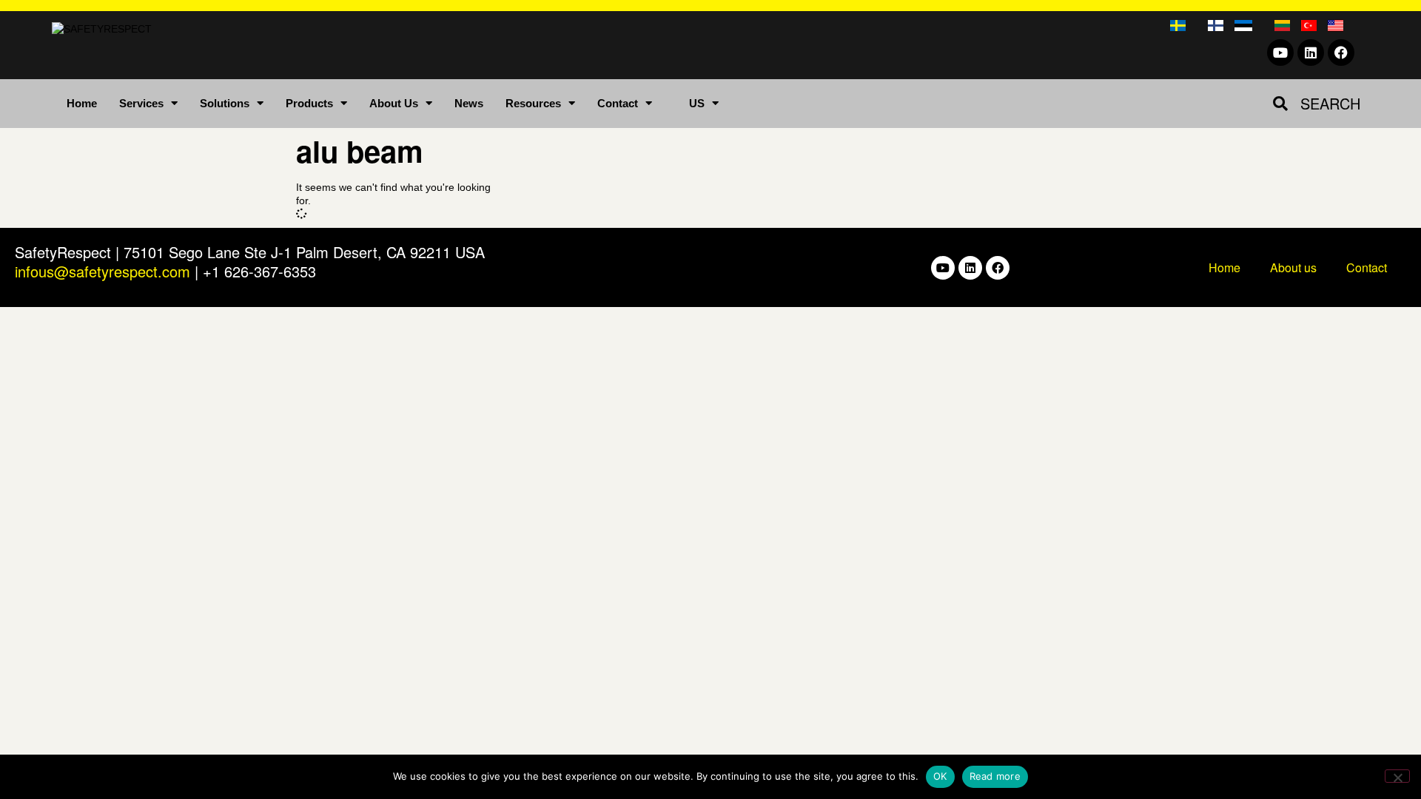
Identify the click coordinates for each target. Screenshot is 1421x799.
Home (82, 103)
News (468, 103)
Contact (617, 103)
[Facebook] (1341, 52)
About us (1293, 267)
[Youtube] (1280, 52)
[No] (1397, 776)
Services (141, 103)
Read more (995, 776)
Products (309, 103)
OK (940, 776)
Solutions (224, 103)
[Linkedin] (1310, 52)
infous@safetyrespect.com (102, 271)
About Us (393, 103)
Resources (533, 103)
